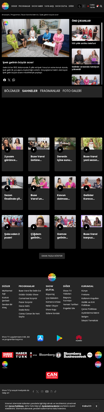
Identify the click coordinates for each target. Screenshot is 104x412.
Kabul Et (86, 406)
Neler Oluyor (52, 305)
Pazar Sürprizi (25, 302)
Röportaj (50, 294)
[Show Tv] (5, 6)
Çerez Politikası (16, 406)
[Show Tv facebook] (4, 79)
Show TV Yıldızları (67, 292)
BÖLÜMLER (12, 91)
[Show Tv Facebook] (33, 391)
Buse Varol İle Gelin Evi (30, 290)
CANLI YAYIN (92, 6)
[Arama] (101, 6)
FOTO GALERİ (72, 91)
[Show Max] (98, 364)
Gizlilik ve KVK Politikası (88, 304)
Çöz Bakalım (52, 298)
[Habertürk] (7, 355)
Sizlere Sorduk (53, 313)
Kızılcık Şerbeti (5, 299)
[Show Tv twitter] (9, 80)
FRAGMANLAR (50, 91)
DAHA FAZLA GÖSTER (52, 255)
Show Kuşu (51, 309)
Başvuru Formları (67, 299)
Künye (84, 290)
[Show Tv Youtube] (47, 391)
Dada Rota (24, 309)
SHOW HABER (37, 6)
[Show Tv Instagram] (42, 391)
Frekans (85, 294)
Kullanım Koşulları (90, 298)
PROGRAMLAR (24, 6)
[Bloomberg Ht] (50, 355)
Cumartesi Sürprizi (28, 298)
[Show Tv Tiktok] (55, 391)
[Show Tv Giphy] (51, 391)
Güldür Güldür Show (28, 294)
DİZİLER (14, 6)
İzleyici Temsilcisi (89, 320)
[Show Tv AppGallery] (78, 338)
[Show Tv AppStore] (40, 338)
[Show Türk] (5, 364)
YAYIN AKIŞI (49, 6)
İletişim (84, 316)
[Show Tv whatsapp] (13, 79)
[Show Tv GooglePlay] (59, 338)
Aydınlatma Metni (50, 406)
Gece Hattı (24, 306)
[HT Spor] (33, 355)
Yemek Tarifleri (70, 304)
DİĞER (71, 6)
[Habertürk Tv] (21, 355)
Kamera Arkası (53, 301)
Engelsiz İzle (69, 308)
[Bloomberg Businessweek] (78, 355)
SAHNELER (30, 91)
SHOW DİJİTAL (61, 6)
